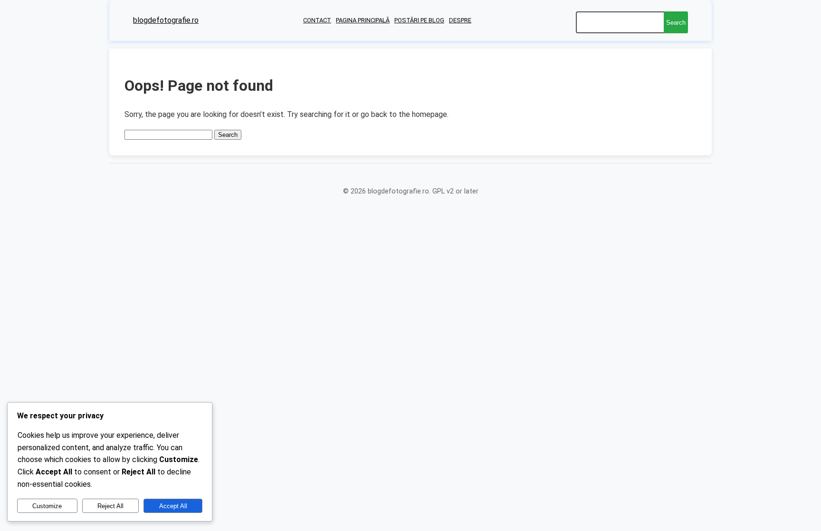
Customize (47, 506)
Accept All (173, 506)
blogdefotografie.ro (166, 20)
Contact (317, 20)
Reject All (110, 506)
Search (676, 22)
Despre (460, 20)
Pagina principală (363, 20)
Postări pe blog (419, 20)
